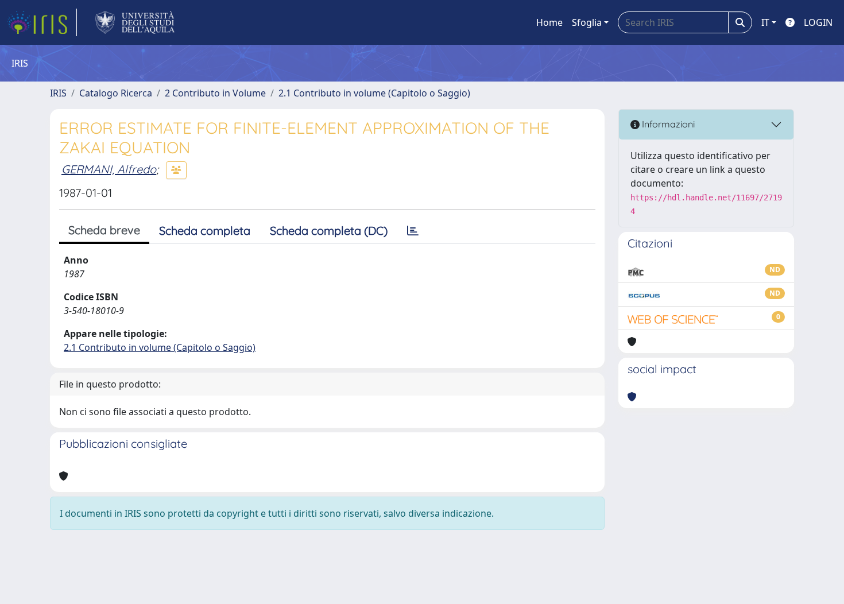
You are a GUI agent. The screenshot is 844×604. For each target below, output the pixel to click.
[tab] (412, 231)
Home (549, 22)
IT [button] (765, 22)
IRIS (58, 93)
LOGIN (818, 22)
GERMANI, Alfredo (108, 169)
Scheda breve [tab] (104, 230)
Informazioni (667, 124)
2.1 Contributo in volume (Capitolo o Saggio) (374, 93)
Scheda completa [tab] (204, 230)
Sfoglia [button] (587, 22)
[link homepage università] (135, 22)
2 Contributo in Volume (215, 93)
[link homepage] (42, 22)
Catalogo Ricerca (115, 93)
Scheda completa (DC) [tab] (329, 230)
